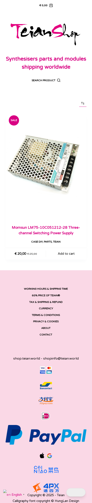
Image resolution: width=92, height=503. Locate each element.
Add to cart (66, 254)
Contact (46, 334)
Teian (57, 241)
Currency (46, 308)
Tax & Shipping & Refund (46, 302)
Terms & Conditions (46, 315)
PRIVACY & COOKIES (46, 321)
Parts (48, 241)
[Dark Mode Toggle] (76, 492)
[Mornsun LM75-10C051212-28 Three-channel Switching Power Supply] (46, 166)
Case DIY (37, 241)
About (45, 328)
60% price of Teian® (46, 295)
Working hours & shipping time (46, 288)
